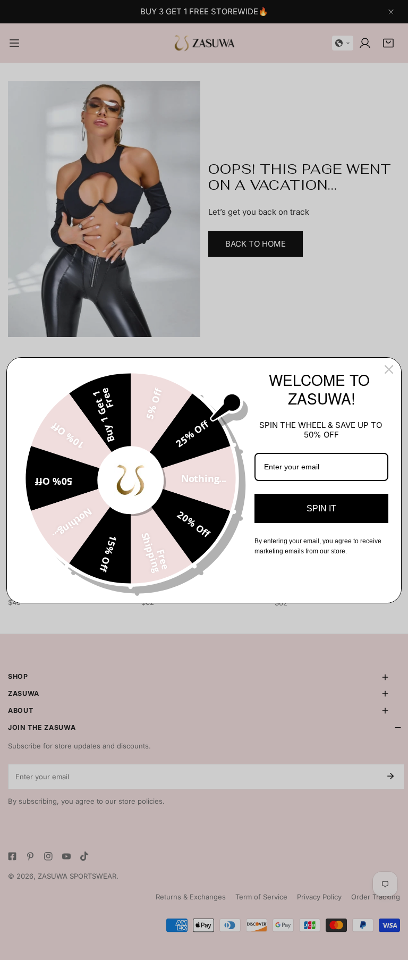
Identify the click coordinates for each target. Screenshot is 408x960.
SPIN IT (321, 508)
